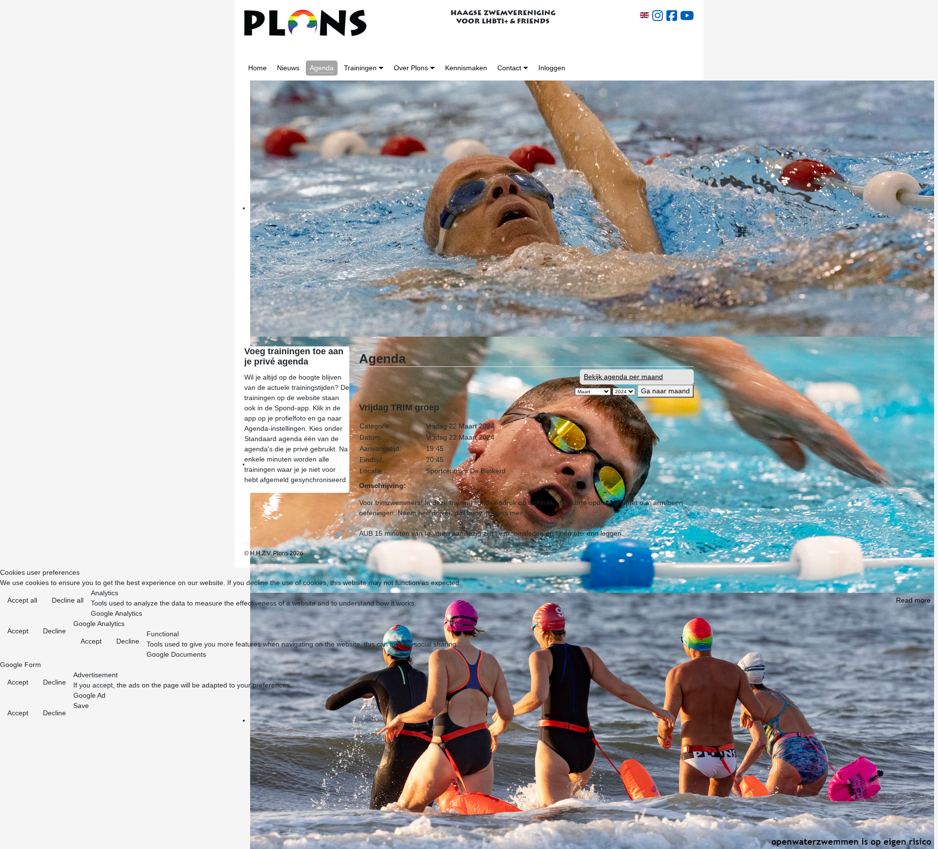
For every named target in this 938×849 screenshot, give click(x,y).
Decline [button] (54, 631)
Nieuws (288, 68)
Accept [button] (17, 631)
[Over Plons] (432, 68)
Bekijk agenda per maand (623, 377)
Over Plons (411, 68)
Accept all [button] (22, 600)
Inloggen (551, 68)
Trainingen (360, 68)
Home (257, 68)
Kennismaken (466, 68)
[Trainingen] (381, 68)
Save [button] (81, 705)
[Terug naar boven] (922, 834)
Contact (509, 68)
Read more (913, 600)
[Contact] (525, 68)
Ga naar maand (665, 391)
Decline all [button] (68, 600)
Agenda (322, 68)
